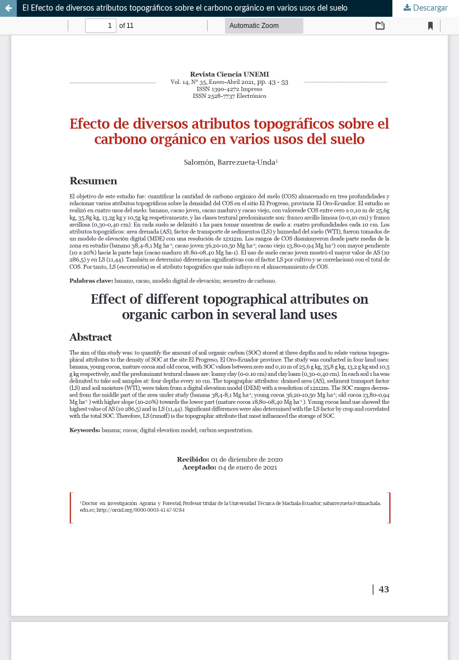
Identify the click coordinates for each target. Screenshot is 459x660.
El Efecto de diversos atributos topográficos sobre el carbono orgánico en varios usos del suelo (185, 8)
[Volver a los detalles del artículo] (8, 8)
